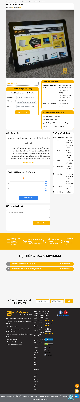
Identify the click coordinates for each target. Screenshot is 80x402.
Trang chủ (9, 2)
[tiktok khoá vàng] (63, 315)
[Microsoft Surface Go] (40, 44)
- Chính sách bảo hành (36, 328)
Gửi (69, 301)
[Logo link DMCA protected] (48, 344)
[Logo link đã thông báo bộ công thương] (48, 339)
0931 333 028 (62, 90)
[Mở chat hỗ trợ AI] (70, 397)
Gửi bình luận (41, 223)
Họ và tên (10, 97)
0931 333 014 (62, 97)
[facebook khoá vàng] (61, 312)
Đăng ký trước (22, 112)
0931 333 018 (62, 100)
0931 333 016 (62, 103)
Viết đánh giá (28, 197)
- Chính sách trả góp (36, 382)
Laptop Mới (17, 2)
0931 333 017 (62, 88)
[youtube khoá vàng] (66, 312)
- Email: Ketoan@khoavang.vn (14, 342)
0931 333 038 (62, 95)
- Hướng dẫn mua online (36, 320)
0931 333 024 (62, 106)
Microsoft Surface (27, 2)
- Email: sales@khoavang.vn (14, 344)
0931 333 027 (62, 85)
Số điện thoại (11, 102)
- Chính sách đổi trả (36, 335)
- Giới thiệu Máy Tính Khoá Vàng (41, 324)
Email (9, 107)
